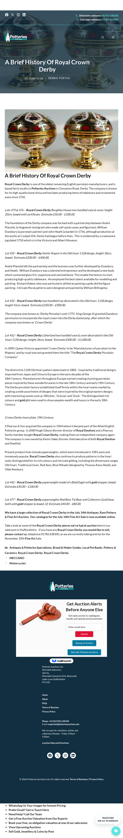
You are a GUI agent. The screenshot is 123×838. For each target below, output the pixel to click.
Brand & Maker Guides (67, 547)
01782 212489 (109, 19)
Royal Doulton (85, 430)
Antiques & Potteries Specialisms (30, 547)
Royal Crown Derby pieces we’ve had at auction (67, 525)
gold (22, 400)
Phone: (45, 721)
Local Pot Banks (92, 547)
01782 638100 (109, 15)
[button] (103, 37)
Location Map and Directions (55, 743)
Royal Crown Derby (69, 175)
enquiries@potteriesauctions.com (63, 724)
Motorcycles (17, 563)
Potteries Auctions (44, 188)
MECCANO (16, 558)
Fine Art (12, 517)
